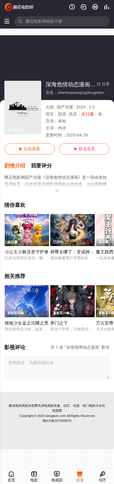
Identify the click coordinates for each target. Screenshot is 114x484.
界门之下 (59, 323)
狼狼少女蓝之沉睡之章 (27, 323)
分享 (103, 84)
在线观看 (29, 149)
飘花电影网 (17, 405)
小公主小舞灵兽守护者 (27, 252)
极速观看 (84, 149)
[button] (17, 166)
